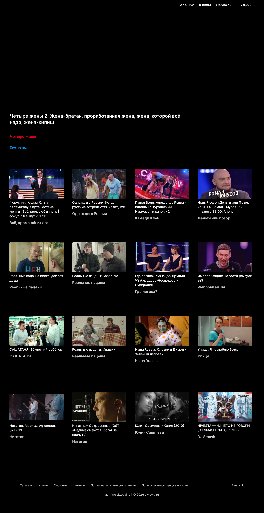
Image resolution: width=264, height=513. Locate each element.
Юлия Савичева (149, 432)
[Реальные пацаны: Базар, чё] (99, 257)
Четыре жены (23, 136)
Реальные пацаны (25, 287)
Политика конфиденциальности (165, 485)
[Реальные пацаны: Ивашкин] (99, 331)
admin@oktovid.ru (117, 494)
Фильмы (244, 5)
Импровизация (211, 287)
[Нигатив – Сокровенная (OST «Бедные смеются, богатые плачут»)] (99, 407)
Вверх (236, 485)
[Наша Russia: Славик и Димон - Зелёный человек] (162, 331)
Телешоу (186, 5)
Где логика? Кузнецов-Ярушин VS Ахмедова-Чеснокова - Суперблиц (160, 280)
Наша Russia (146, 361)
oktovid (24, 5)
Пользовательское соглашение (113, 485)
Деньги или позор (214, 218)
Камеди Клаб (147, 218)
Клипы (205, 5)
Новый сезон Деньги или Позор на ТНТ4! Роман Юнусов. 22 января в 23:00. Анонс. (223, 206)
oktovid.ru (152, 494)
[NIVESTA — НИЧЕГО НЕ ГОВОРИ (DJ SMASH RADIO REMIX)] (225, 407)
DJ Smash (206, 437)
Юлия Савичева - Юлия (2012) (159, 425)
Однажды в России (89, 213)
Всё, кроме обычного (28, 223)
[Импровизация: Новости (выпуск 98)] (225, 257)
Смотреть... (18, 147)
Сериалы (224, 5)
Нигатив (16, 437)
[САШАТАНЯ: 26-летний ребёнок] (36, 331)
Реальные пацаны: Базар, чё (95, 276)
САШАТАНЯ (20, 356)
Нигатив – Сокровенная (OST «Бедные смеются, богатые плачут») (95, 430)
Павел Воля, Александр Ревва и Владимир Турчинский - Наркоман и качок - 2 (161, 206)
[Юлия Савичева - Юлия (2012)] (162, 407)
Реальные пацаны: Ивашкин (94, 349)
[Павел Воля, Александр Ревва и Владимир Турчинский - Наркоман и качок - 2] (162, 184)
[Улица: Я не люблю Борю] (225, 331)
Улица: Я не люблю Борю (218, 349)
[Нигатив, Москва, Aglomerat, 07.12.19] (36, 407)
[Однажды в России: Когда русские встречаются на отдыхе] (99, 184)
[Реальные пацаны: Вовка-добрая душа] (36, 257)
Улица (203, 356)
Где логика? (146, 291)
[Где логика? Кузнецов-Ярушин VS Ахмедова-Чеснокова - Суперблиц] (162, 257)
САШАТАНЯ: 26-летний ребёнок (35, 349)
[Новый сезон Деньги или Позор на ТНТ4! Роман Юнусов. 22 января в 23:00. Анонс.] (225, 184)
